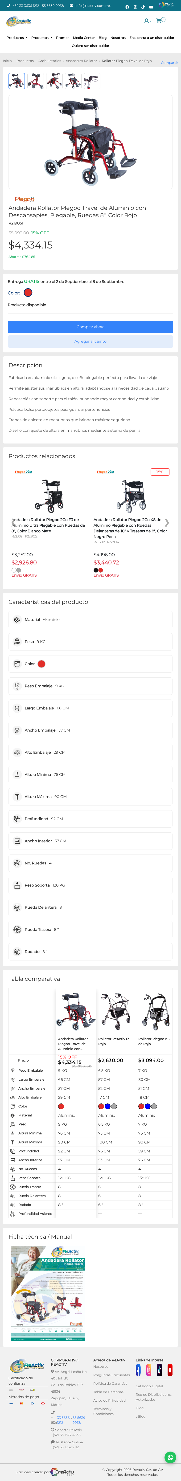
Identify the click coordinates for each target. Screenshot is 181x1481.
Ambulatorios (49, 61)
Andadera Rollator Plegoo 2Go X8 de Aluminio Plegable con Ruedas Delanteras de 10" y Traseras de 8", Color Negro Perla (130, 528)
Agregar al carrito (90, 341)
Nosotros (118, 38)
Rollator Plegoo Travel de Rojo (127, 61)
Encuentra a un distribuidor (151, 38)
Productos (25, 61)
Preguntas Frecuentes (111, 1375)
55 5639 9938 (53, 6)
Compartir (169, 63)
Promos (62, 38)
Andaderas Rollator (81, 61)
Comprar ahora (90, 327)
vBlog (141, 1416)
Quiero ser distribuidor (90, 46)
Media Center (84, 38)
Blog (103, 38)
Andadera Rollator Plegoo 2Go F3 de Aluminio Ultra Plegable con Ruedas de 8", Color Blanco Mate (48, 525)
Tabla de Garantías (108, 1392)
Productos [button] (16, 38)
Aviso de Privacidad (109, 1400)
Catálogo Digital (149, 1386)
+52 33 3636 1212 (26, 6)
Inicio (7, 61)
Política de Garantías (110, 1383)
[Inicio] (19, 21)
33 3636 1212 (63, 1420)
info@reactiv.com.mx (93, 6)
